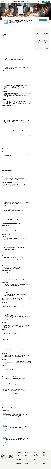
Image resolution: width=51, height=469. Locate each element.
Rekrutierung (35, 456)
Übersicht (17, 454)
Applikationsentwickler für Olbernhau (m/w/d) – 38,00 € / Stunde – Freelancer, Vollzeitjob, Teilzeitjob (17, 415)
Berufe (22, 1)
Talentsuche (15, 1)
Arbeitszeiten (26, 463)
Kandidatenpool (18, 458)
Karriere (35, 459)
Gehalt (26, 462)
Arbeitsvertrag (27, 460)
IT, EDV (7, 413)
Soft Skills (35, 458)
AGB (43, 460)
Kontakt (44, 463)
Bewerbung (26, 459)
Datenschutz (44, 458)
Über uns (44, 455)
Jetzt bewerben (43, 19)
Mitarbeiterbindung (36, 460)
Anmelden (39, 1)
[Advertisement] (16, 47)
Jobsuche (26, 455)
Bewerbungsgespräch (37, 454)
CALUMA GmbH (11, 19)
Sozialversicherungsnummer (37, 462)
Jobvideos (17, 460)
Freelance (5, 418)
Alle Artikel (35, 463)
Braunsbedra (46, 33)
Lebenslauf (26, 458)
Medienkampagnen (18, 463)
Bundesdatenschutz (45, 459)
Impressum (44, 462)
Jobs (11, 1)
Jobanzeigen (17, 456)
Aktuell (19, 1)
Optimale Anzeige (36, 455)
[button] (35, 1)
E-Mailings (17, 462)
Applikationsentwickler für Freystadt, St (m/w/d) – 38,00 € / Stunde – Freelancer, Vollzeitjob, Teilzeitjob (17, 439)
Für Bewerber (25, 1)
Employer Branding (18, 459)
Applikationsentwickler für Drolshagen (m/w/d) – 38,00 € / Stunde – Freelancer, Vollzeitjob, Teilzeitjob (17, 427)
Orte (43, 456)
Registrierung (44, 454)
